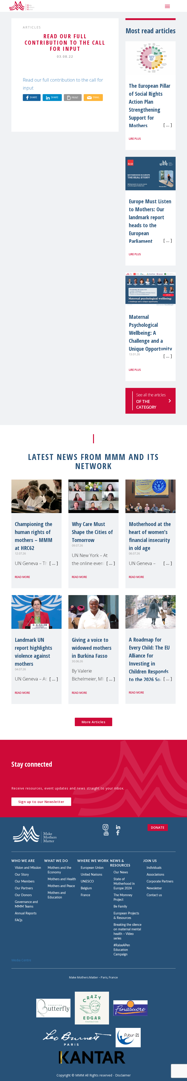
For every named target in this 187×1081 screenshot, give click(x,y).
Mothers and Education (57, 895)
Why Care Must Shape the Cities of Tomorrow (92, 532)
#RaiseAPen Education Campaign (122, 950)
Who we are (23, 861)
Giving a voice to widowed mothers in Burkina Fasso (92, 647)
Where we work (93, 861)
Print (75, 97)
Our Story (22, 874)
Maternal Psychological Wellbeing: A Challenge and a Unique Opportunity (150, 332)
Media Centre (21, 960)
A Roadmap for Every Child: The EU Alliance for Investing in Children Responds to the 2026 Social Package (149, 663)
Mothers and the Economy (59, 870)
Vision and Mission (28, 867)
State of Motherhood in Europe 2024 (124, 884)
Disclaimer (123, 1075)
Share (33, 97)
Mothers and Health (62, 879)
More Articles (94, 722)
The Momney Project (123, 897)
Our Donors (23, 895)
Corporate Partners (160, 881)
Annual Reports (25, 913)
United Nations (91, 874)
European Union (92, 867)
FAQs (18, 920)
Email (96, 97)
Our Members (24, 881)
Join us (150, 861)
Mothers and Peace (61, 886)
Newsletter (154, 888)
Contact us (154, 895)
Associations (155, 874)
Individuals (154, 867)
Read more (22, 577)
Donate (157, 827)
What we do (56, 861)
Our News (121, 872)
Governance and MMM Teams (26, 904)
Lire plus (135, 139)
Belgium (86, 888)
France (85, 895)
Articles (32, 27)
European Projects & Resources (126, 916)
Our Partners (24, 888)
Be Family (120, 906)
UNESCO (87, 881)
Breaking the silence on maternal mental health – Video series (127, 931)
